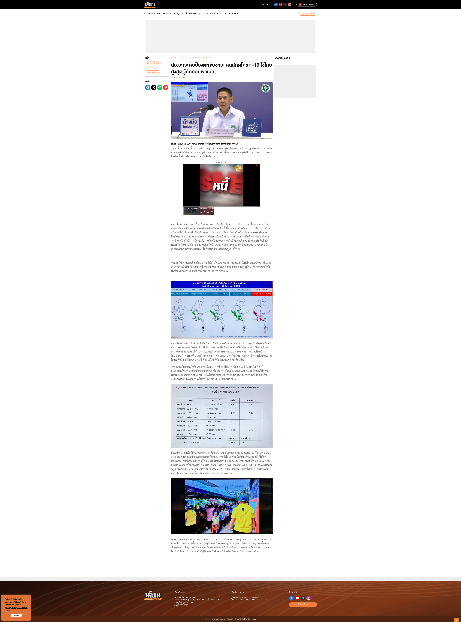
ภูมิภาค (201, 13)
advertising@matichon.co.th (248, 597)
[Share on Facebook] (147, 87)
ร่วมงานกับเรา (303, 604)
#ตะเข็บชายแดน (153, 72)
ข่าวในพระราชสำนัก (152, 13)
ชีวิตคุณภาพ (195, 57)
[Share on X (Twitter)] (153, 87)
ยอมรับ (16, 615)
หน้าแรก (174, 57)
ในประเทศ (190, 13)
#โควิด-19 (150, 68)
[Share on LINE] (159, 87)
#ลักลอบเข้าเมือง (153, 63)
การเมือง (166, 13)
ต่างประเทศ (211, 13)
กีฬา (222, 13)
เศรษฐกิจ (177, 13)
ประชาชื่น (233, 13)
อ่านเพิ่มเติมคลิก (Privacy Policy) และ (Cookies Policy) (16, 607)
